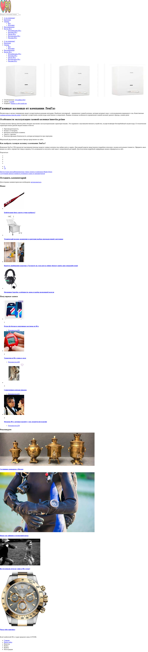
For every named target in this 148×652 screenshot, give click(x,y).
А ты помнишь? (9, 18)
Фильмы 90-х (12, 32)
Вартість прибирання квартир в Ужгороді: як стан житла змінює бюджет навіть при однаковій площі (41, 266)
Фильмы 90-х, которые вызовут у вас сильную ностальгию (25, 422)
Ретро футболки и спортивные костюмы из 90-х (21, 326)
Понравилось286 (14, 330)
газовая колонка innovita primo (10, 115)
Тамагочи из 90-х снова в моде (15, 358)
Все (9, 23)
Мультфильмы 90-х (14, 30)
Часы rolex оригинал (7, 629)
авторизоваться (36, 182)
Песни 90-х (12, 34)
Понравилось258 (14, 425)
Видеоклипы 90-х (14, 36)
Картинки (7, 20)
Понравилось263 (14, 394)
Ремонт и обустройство (19, 103)
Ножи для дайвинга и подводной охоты (14, 535)
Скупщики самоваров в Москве (11, 469)
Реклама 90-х (12, 38)
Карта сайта (8, 642)
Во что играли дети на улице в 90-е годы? (15, 569)
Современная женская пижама (15, 390)
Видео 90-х (8, 29)
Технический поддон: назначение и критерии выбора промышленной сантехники (33, 239)
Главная (6, 640)
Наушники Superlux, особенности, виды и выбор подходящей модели (29, 292)
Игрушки (11, 25)
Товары (6, 21)
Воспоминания (9, 27)
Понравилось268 (14, 362)
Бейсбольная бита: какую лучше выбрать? (19, 212)
